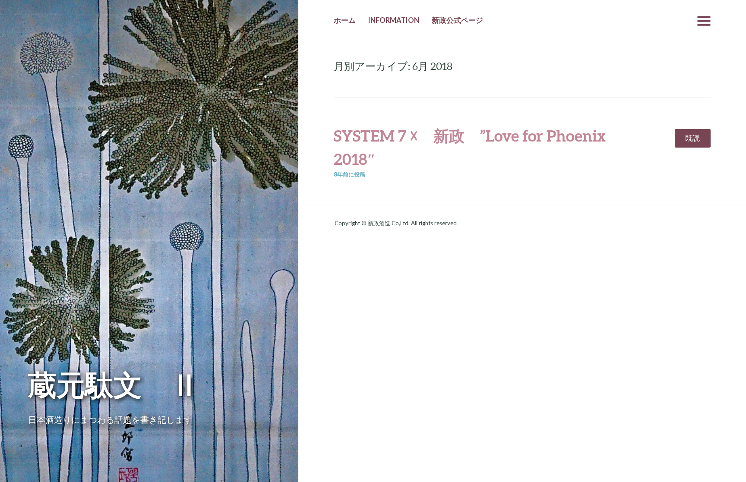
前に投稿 (349, 174)
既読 (692, 138)
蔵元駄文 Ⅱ (113, 384)
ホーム (345, 20)
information (393, 20)
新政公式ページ (457, 20)
